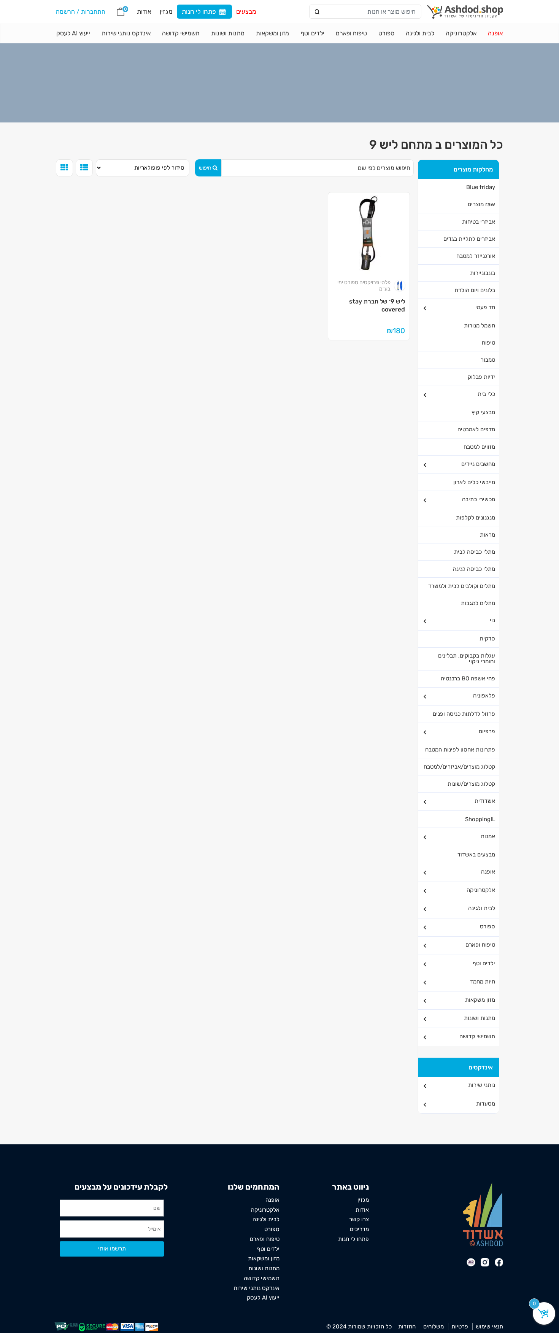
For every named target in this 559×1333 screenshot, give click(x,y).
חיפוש (205, 168)
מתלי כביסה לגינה (474, 569)
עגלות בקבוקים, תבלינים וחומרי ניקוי (466, 658)
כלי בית (486, 394)
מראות (487, 534)
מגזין (166, 11)
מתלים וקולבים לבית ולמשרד (461, 586)
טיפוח (488, 342)
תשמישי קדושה (181, 33)
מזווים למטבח (479, 446)
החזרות (407, 1326)
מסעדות (485, 1103)
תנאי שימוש (489, 1326)
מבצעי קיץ (483, 412)
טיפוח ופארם (351, 33)
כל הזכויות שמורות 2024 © (359, 1326)
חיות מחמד (482, 981)
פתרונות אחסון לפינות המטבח (460, 749)
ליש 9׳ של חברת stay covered (377, 305)
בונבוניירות (482, 273)
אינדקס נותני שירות (126, 33)
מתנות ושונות (228, 33)
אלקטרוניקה (461, 33)
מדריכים (359, 1229)
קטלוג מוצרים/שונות (471, 783)
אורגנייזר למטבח (475, 256)
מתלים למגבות (478, 603)
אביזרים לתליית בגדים (469, 238)
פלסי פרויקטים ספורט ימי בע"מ (364, 285)
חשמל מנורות (479, 325)
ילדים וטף (312, 33)
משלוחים (433, 1326)
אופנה (495, 33)
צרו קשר (359, 1219)
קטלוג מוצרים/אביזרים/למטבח (459, 766)
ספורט (386, 33)
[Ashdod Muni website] (483, 1214)
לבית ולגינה (420, 33)
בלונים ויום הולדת (474, 290)
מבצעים (246, 11)
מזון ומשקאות (272, 33)
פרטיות (459, 1326)
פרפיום (487, 731)
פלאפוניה (484, 695)
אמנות (488, 836)
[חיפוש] (318, 12)
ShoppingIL (480, 819)
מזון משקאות (480, 999)
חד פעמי (485, 307)
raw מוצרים (481, 204)
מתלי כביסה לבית (474, 551)
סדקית (487, 638)
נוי (492, 620)
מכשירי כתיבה (478, 499)
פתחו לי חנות (199, 11)
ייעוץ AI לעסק (73, 33)
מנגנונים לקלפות (475, 517)
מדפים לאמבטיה (476, 429)
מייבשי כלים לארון (474, 482)
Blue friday (480, 187)
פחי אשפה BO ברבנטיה (468, 678)
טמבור (488, 359)
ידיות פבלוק (481, 376)
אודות (144, 11)
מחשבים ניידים (478, 464)
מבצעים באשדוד (476, 854)
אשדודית (485, 801)
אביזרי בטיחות (478, 221)
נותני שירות (481, 1085)
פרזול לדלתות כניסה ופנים (464, 713)
